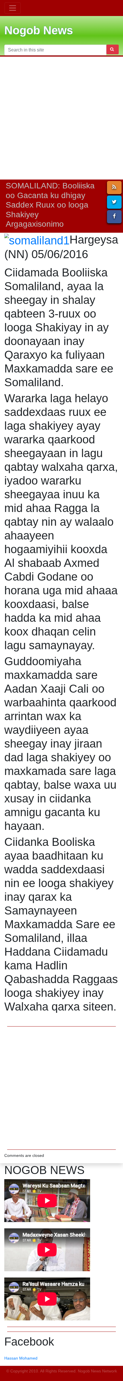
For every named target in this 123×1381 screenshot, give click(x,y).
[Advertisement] (61, 118)
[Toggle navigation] (13, 8)
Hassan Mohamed (20, 1358)
